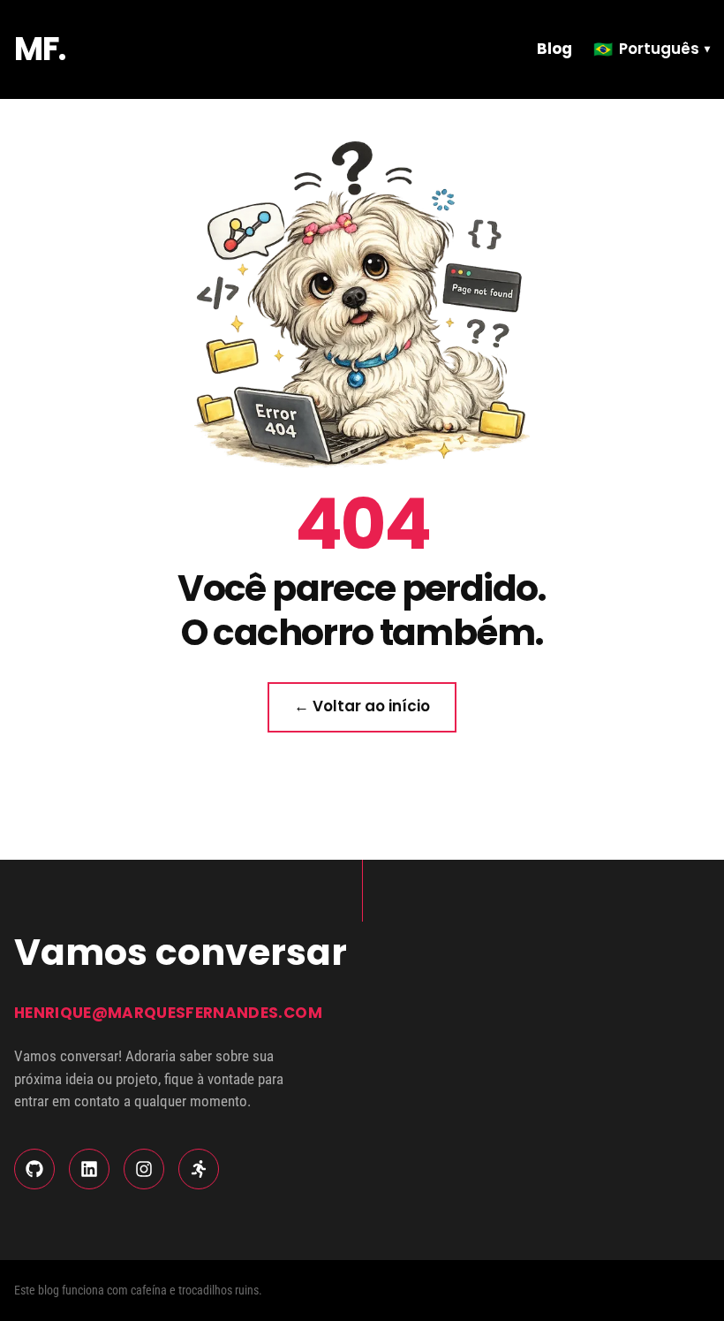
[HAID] (198, 1169)
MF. (39, 49)
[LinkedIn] (89, 1169)
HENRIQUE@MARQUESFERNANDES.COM (168, 1012)
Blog (554, 48)
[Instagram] (144, 1169)
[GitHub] (34, 1169)
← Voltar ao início (362, 706)
